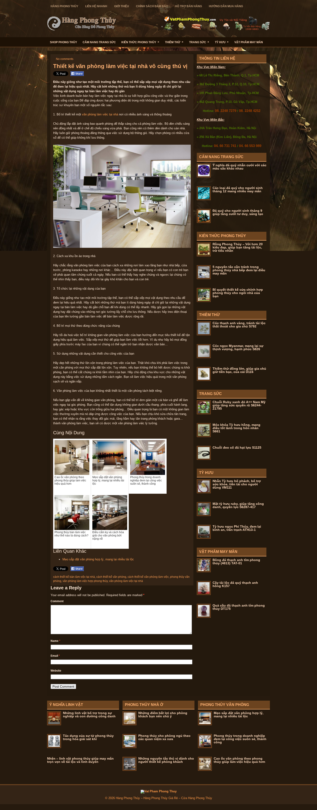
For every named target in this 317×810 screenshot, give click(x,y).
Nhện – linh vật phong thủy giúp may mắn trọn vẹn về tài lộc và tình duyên (80, 760)
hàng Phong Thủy (64, 6)
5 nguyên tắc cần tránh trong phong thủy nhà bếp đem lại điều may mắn (239, 270)
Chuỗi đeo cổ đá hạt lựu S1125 (237, 447)
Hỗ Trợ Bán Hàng (188, 6)
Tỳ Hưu (222, 42)
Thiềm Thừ (174, 42)
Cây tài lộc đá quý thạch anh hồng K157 (235, 584)
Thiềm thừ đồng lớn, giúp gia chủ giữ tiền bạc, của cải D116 (239, 370)
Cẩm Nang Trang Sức (99, 42)
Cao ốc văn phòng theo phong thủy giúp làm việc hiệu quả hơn (239, 760)
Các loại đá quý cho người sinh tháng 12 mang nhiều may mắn (238, 189)
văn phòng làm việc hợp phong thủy (85, 581)
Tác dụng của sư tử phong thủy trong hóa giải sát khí (88, 737)
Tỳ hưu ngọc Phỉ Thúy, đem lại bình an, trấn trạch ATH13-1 (237, 528)
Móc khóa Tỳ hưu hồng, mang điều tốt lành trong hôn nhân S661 (236, 428)
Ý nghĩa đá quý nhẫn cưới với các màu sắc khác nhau (239, 166)
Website (56, 670)
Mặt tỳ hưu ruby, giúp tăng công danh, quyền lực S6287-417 (238, 505)
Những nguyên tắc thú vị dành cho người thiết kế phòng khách (166, 760)
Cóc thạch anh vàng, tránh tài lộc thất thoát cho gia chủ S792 (239, 324)
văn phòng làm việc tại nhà (100, 114)
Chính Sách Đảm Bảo (152, 6)
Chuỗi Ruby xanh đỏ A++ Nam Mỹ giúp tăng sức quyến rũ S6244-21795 (239, 405)
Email (55, 655)
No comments (64, 59)
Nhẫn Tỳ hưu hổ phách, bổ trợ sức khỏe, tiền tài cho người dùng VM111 (237, 484)
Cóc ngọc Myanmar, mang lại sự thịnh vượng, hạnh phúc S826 (238, 347)
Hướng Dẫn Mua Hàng (226, 6)
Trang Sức (199, 42)
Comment (57, 601)
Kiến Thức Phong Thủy (140, 42)
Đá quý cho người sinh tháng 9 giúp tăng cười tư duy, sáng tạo (238, 212)
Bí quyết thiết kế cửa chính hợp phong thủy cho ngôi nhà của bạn (238, 293)
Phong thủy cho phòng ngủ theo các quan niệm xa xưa (164, 737)
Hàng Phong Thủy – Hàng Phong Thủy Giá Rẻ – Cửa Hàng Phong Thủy (164, 798)
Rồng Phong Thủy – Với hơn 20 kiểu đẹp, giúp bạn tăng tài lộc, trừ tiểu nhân (238, 247)
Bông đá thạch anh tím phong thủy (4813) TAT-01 (236, 561)
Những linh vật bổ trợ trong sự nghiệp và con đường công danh (89, 714)
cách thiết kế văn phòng (111, 576)
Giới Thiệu (121, 6)
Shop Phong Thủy (63, 42)
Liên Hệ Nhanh (96, 6)
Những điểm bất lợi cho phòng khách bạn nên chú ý (162, 714)
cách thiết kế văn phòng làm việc (148, 576)
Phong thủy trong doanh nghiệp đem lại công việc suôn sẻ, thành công (240, 739)
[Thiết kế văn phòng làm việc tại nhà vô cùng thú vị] (122, 246)
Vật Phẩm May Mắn (248, 42)
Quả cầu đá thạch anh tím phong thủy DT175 (239, 607)
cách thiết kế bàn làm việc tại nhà (74, 576)
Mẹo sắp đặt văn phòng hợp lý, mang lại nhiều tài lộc (98, 559)
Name (55, 641)
